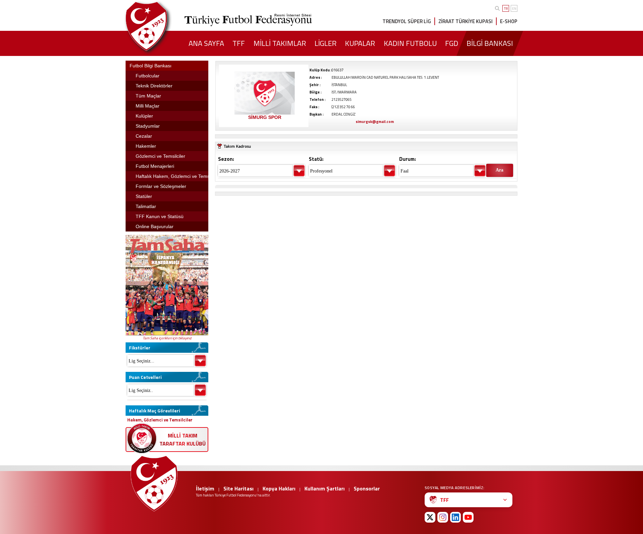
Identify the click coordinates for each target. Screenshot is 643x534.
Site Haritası (238, 488)
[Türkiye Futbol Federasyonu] (157, 26)
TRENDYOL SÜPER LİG (406, 21)
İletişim (205, 488)
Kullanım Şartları (324, 488)
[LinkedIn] (455, 517)
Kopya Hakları (279, 488)
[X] (430, 517)
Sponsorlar (367, 488)
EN (514, 8)
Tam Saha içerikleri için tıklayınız (167, 338)
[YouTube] (468, 517)
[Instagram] (442, 517)
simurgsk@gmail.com (375, 121)
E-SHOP (508, 21)
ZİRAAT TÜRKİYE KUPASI (465, 21)
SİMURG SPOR (264, 117)
